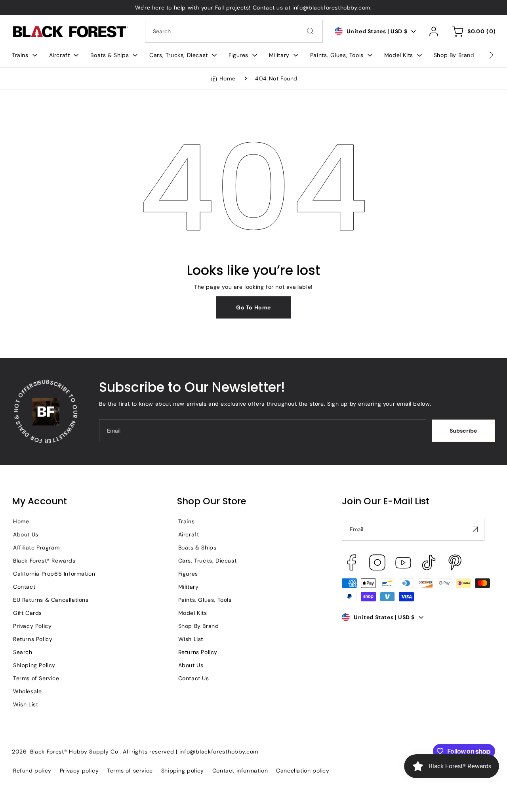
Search (22, 652)
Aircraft (188, 534)
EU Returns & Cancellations (51, 599)
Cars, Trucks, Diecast (207, 560)
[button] (24, 55)
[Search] (310, 31)
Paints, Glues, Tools (205, 599)
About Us (25, 534)
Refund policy (32, 770)
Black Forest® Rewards (44, 560)
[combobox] (233, 31)
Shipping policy (182, 770)
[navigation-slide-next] (481, 55)
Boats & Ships (197, 547)
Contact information (240, 770)
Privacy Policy (32, 626)
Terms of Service (36, 678)
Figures (188, 573)
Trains (186, 521)
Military (188, 586)
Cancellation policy (302, 770)
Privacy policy (79, 770)
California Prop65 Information (54, 573)
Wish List (25, 704)
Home (227, 78)
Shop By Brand (198, 626)
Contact (24, 586)
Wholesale (27, 691)
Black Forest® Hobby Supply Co (74, 751)
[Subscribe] (475, 529)
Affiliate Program (36, 547)
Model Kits (192, 612)
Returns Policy (32, 639)
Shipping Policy (34, 665)
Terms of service (130, 770)
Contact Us (193, 678)
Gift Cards (27, 612)
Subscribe (463, 430)
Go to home (253, 307)
